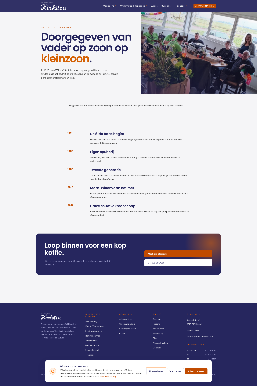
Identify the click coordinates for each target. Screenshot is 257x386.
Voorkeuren (175, 371)
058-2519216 (193, 330)
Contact (182, 5)
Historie (156, 324)
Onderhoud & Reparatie (133, 5)
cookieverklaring (108, 376)
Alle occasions (125, 319)
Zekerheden (158, 328)
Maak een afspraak (178, 253)
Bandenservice (92, 345)
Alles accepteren (196, 371)
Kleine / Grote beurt (94, 326)
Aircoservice (91, 340)
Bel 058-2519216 (178, 262)
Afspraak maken (160, 343)
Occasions (109, 5)
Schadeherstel (92, 350)
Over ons (167, 5)
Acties (154, 5)
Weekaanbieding (127, 324)
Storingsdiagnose (93, 331)
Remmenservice (92, 335)
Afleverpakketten (127, 328)
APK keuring (91, 321)
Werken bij (158, 333)
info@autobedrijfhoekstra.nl (200, 336)
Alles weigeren (156, 371)
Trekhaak (89, 355)
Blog (155, 338)
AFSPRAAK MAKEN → (204, 6)
